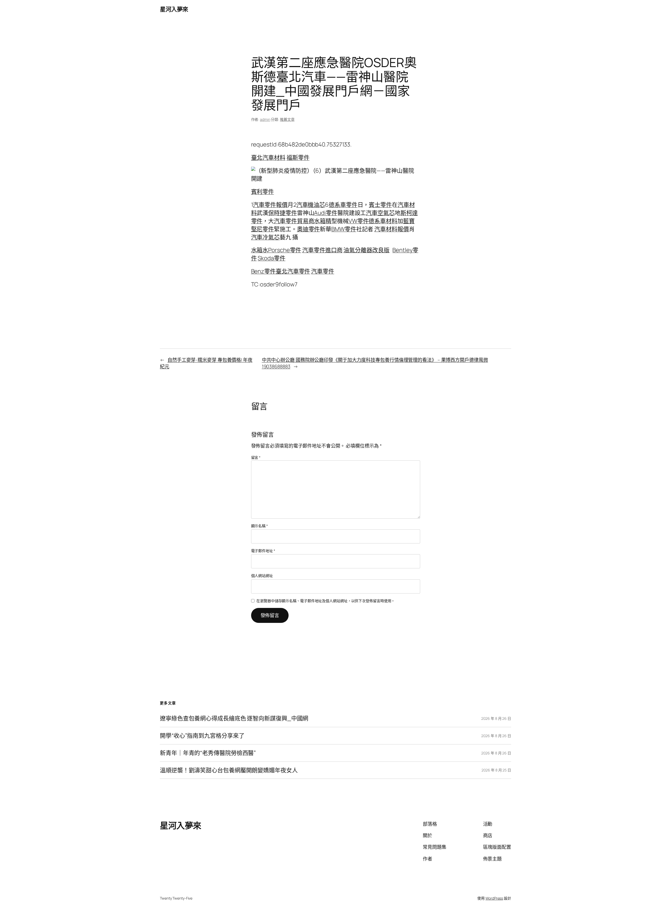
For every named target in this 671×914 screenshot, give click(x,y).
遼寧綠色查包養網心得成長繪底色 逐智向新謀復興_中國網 (234, 718)
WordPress (494, 898)
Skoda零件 (271, 258)
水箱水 (259, 250)
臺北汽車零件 (293, 271)
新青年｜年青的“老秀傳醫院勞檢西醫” (208, 753)
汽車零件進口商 (322, 250)
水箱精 (322, 221)
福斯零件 (298, 157)
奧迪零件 (308, 229)
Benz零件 (263, 271)
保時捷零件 (282, 213)
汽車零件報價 (270, 205)
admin (265, 119)
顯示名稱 (259, 525)
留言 (256, 457)
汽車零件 (322, 271)
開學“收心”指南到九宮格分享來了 (202, 735)
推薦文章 (287, 119)
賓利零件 (262, 191)
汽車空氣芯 (380, 213)
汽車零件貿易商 (294, 221)
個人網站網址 (262, 575)
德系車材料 (383, 221)
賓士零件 (380, 205)
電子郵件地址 (263, 550)
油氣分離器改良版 (366, 250)
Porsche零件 (284, 250)
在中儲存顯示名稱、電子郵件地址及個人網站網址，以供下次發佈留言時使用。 (325, 600)
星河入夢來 (174, 9)
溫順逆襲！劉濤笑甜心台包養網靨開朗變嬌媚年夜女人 (229, 770)
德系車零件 (343, 205)
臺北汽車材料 (268, 157)
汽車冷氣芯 (265, 237)
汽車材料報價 (391, 229)
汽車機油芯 (310, 205)
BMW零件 (343, 229)
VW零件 (359, 221)
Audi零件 (325, 213)
